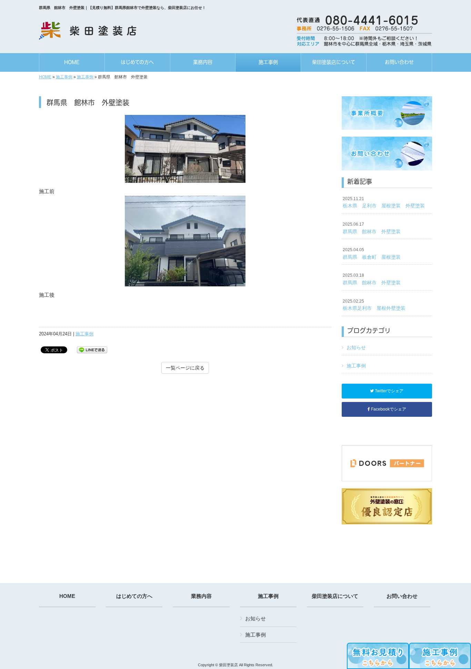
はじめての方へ (134, 596)
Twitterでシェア (388, 390)
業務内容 (201, 596)
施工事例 (64, 77)
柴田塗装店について (335, 596)
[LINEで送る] (92, 349)
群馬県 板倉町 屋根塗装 (372, 253)
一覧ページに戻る (185, 368)
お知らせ (356, 347)
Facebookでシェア (388, 409)
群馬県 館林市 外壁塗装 (372, 228)
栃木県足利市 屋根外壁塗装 (374, 305)
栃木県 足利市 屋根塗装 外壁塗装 (384, 202)
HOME (45, 77)
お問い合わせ (402, 596)
